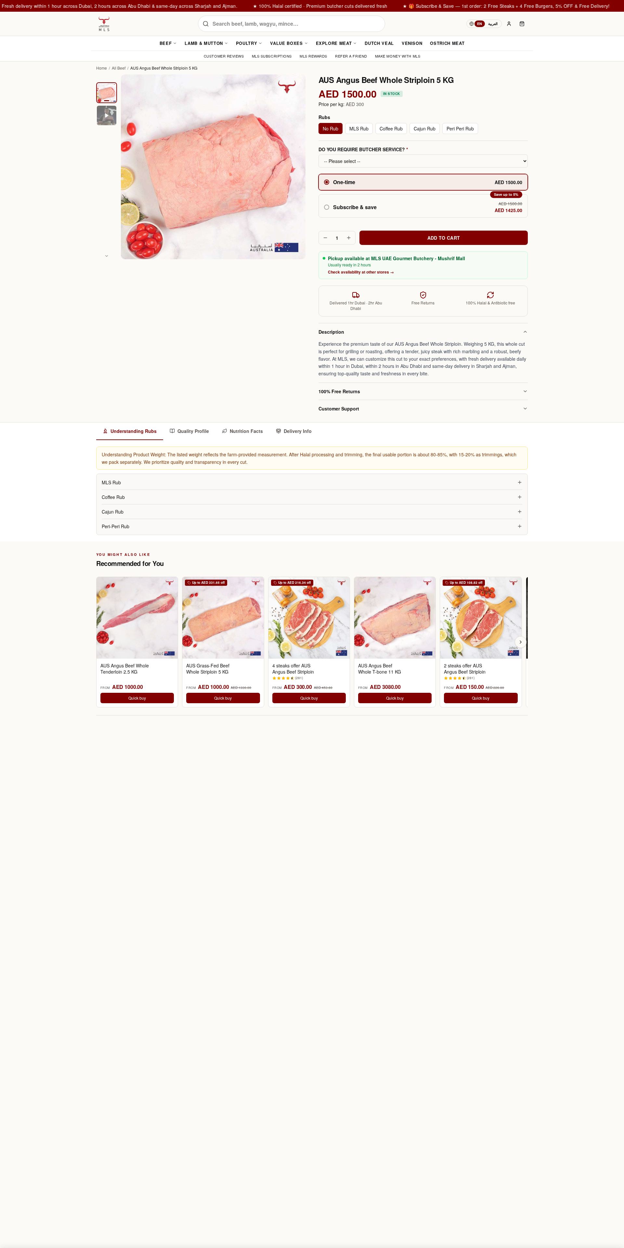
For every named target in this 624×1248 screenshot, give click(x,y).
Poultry (246, 43)
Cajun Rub (425, 128)
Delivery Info (298, 431)
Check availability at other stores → (361, 272)
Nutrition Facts (246, 431)
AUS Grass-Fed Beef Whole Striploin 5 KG (207, 669)
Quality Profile (193, 431)
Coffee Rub (391, 128)
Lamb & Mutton (204, 43)
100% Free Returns (339, 391)
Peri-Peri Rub (115, 526)
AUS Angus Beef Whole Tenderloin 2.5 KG (124, 669)
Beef (166, 43)
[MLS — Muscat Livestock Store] (104, 24)
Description (331, 332)
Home (101, 68)
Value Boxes (286, 43)
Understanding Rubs (133, 431)
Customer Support (338, 408)
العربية (493, 23)
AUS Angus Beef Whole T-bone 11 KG (379, 669)
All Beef (118, 68)
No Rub (330, 128)
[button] (423, 206)
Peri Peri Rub (460, 128)
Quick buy (137, 698)
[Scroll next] (520, 642)
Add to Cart (443, 238)
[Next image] (106, 256)
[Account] (509, 24)
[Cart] (522, 24)
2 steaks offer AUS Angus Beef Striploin (465, 669)
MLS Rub (359, 128)
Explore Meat (334, 43)
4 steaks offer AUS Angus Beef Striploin (293, 669)
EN (479, 23)
